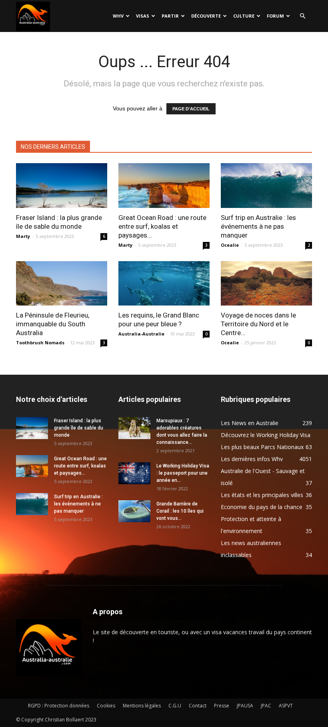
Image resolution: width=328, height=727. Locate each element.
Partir (170, 16)
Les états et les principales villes (262, 495)
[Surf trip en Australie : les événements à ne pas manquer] (266, 185)
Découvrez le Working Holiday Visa (265, 435)
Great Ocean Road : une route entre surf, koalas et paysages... (162, 226)
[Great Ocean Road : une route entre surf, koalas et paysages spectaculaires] (164, 185)
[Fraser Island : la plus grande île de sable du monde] (61, 185)
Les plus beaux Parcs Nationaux (262, 447)
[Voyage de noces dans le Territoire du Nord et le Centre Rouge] (266, 283)
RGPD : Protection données (58, 705)
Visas (142, 16)
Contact (197, 705)
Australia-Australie (141, 334)
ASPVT (286, 705)
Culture (243, 16)
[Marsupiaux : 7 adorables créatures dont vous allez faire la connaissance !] (134, 428)
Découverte (206, 16)
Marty (23, 236)
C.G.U (174, 705)
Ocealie (230, 245)
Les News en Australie (249, 423)
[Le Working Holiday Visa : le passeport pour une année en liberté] (134, 473)
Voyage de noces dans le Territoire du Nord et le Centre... (258, 324)
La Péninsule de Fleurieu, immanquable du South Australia (52, 324)
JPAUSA (245, 705)
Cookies (106, 705)
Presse (221, 705)
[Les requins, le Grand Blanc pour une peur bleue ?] (164, 283)
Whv (118, 16)
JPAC (266, 705)
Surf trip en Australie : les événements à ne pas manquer (258, 226)
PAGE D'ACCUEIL (191, 108)
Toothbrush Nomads (40, 343)
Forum (275, 16)
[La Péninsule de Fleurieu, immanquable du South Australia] (61, 283)
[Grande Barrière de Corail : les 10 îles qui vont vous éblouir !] (134, 511)
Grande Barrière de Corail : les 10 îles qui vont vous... (180, 511)
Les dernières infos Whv (252, 459)
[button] (302, 16)
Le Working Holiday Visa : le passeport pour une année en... (182, 473)
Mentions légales (142, 705)
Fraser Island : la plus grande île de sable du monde (78, 428)
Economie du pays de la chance (261, 507)
